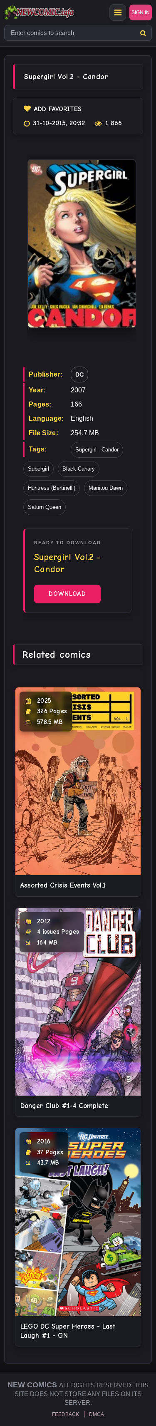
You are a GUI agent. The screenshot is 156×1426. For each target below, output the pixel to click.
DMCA (96, 1414)
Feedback (65, 1414)
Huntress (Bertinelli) (51, 488)
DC (79, 374)
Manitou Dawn (106, 488)
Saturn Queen (44, 507)
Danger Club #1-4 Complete (64, 1106)
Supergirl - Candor (97, 449)
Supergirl (38, 469)
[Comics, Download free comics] (54, 12)
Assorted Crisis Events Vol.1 (63, 885)
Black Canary (78, 469)
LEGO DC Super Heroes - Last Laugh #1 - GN (67, 1330)
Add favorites (58, 109)
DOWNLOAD (67, 594)
